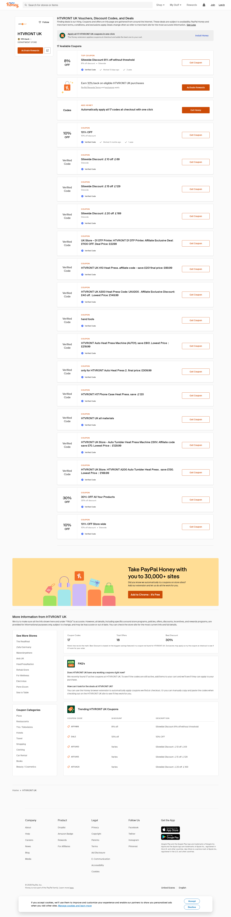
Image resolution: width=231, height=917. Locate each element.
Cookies (95, 871)
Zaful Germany (23, 647)
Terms (94, 846)
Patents (95, 840)
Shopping (21, 744)
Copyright (96, 833)
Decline (192, 907)
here (72, 887)
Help (27, 833)
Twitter (132, 833)
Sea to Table (22, 692)
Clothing (20, 749)
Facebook (133, 827)
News (28, 846)
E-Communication (100, 859)
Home (15, 790)
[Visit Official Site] (47, 50)
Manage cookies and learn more (75, 905)
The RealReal (23, 641)
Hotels (19, 732)
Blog (27, 852)
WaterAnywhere (24, 652)
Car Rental (21, 755)
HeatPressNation (25, 664)
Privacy (95, 827)
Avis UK (20, 658)
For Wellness (22, 675)
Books (19, 761)
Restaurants (22, 721)
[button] (173, 887)
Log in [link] (222, 4)
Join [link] (213, 4)
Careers (29, 840)
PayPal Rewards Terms (91, 87)
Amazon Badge (65, 833)
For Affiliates (64, 846)
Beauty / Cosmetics (26, 766)
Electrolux (21, 681)
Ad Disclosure (98, 852)
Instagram (134, 840)
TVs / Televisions (24, 727)
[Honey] (12, 5)
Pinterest (133, 846)
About (28, 827)
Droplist (62, 827)
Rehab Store (22, 669)
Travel (19, 738)
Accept (192, 901)
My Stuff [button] (174, 5)
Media (28, 859)
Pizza (19, 715)
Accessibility (97, 865)
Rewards (192, 5)
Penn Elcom (22, 686)
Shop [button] (159, 5)
